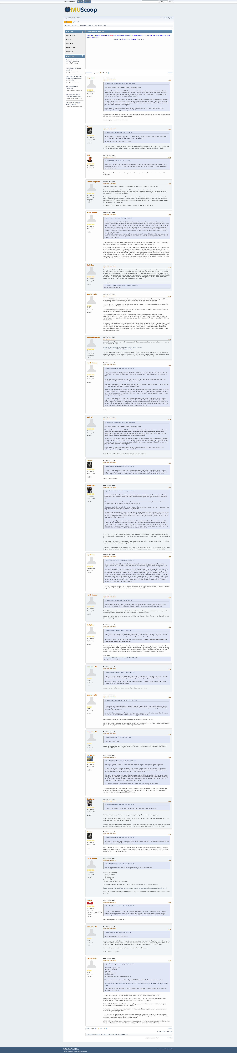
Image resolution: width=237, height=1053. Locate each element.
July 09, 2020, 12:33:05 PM (109, 129)
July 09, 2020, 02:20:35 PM (109, 697)
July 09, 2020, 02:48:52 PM (109, 902)
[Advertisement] (129, 55)
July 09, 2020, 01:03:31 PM (109, 296)
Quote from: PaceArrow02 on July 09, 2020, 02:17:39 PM (120, 864)
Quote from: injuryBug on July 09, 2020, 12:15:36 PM (119, 132)
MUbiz (72, 80)
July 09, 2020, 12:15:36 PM (109, 80)
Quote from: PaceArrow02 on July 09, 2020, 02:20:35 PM (120, 804)
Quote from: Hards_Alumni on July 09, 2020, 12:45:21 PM (120, 560)
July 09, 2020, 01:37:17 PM (109, 487)
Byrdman (73, 104)
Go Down (88, 73)
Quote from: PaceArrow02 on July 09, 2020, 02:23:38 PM (120, 837)
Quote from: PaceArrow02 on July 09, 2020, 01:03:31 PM (120, 368)
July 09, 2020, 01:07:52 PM (109, 339)
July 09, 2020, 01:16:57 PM (109, 419)
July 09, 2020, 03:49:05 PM (109, 960)
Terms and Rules (164, 1049)
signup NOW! (140, 39)
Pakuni (89, 127)
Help (158, 1049)
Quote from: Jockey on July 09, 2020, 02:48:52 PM (118, 932)
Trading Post (69, 43)
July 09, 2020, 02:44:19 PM (109, 860)
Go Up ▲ (172, 1049)
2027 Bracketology (71, 86)
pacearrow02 (92, 294)
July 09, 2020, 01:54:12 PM (109, 597)
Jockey (89, 900)
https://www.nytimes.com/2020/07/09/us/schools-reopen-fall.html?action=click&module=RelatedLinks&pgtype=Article (122, 348)
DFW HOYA (76, 62)
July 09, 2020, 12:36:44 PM (109, 157)
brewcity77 (69, 70)
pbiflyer (90, 417)
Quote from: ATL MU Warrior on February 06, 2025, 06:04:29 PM (122, 285)
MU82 (79, 96)
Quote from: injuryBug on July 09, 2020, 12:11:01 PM (119, 218)
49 (106, 73)
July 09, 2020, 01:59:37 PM (109, 626)
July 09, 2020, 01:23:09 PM (109, 462)
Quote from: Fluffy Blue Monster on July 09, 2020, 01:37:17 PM (121, 700)
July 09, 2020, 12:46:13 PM (109, 267)
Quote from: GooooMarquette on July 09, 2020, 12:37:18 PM (121, 761)
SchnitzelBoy (69, 88)
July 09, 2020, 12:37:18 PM (109, 183)
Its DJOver (90, 265)
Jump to (148, 1038)
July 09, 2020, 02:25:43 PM (109, 757)
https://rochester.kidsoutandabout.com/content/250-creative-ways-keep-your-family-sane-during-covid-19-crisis (135, 888)
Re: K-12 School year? (109, 78)
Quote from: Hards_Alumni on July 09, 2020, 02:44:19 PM (120, 964)
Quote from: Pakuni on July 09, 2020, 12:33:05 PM (118, 160)
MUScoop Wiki (70, 51)
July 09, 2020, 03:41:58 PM (109, 928)
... (105, 73)
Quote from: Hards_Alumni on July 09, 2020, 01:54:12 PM (120, 630)
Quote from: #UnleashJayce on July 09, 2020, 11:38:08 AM (120, 83)
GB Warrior (91, 755)
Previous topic (161, 1031)
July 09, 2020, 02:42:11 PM (109, 833)
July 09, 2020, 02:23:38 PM (109, 733)
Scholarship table (168, 18)
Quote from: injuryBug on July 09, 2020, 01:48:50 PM (119, 600)
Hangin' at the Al (70, 35)
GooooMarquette (93, 182)
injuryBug (90, 78)
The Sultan (91, 485)
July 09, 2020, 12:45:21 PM (109, 214)
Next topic (169, 1031)
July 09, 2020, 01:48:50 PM (109, 556)
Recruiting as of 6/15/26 (73, 68)
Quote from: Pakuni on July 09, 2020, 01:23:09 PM (118, 737)
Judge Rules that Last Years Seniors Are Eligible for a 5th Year (74, 78)
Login (115, 39)
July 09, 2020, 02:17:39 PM (109, 668)
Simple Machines (75, 1049)
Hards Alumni (92, 213)
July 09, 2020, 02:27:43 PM (109, 801)
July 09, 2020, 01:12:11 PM (109, 364)
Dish (88, 155)
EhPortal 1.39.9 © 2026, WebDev (70, 1048)
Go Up (87, 1028)
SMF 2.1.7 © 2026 (67, 1049)
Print (170, 73)
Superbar (68, 39)
